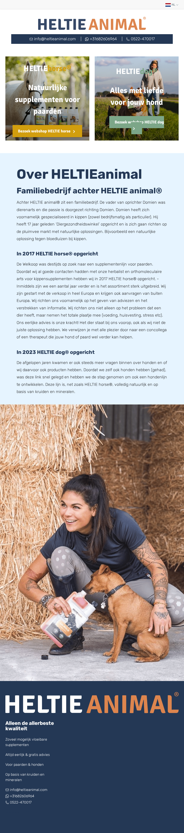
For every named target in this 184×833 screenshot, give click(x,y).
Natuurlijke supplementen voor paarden (47, 99)
